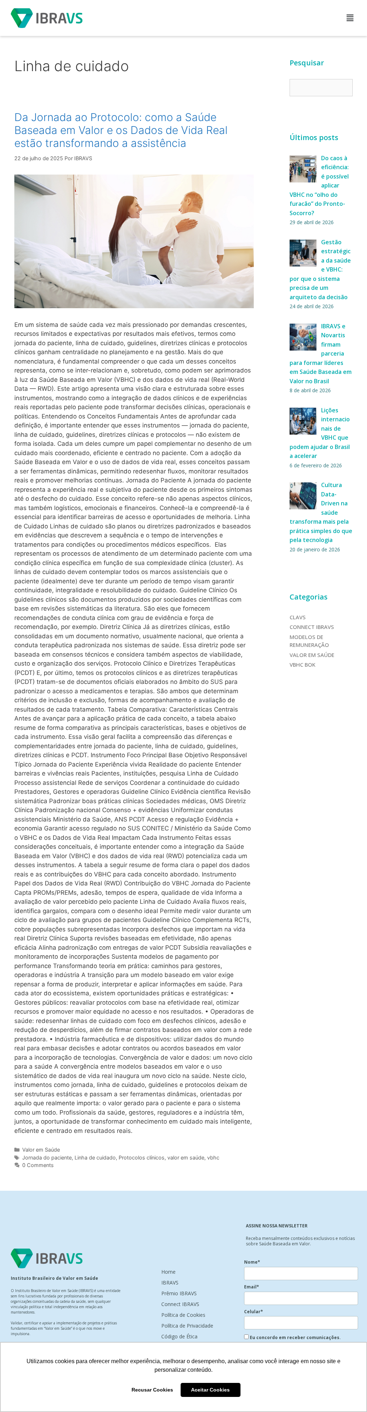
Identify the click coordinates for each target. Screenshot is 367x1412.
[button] (350, 17)
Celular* (253, 1312)
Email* (251, 1287)
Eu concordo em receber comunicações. (295, 1337)
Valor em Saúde (41, 1150)
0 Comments (38, 1165)
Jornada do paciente (47, 1157)
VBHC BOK (302, 664)
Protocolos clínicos (142, 1157)
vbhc (213, 1157)
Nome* (252, 1262)
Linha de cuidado (95, 1157)
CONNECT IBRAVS (312, 626)
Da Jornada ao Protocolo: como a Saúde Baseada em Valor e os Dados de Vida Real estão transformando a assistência (121, 130)
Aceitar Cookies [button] (210, 1390)
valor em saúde (185, 1157)
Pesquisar (307, 63)
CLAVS (298, 617)
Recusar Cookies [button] (152, 1390)
